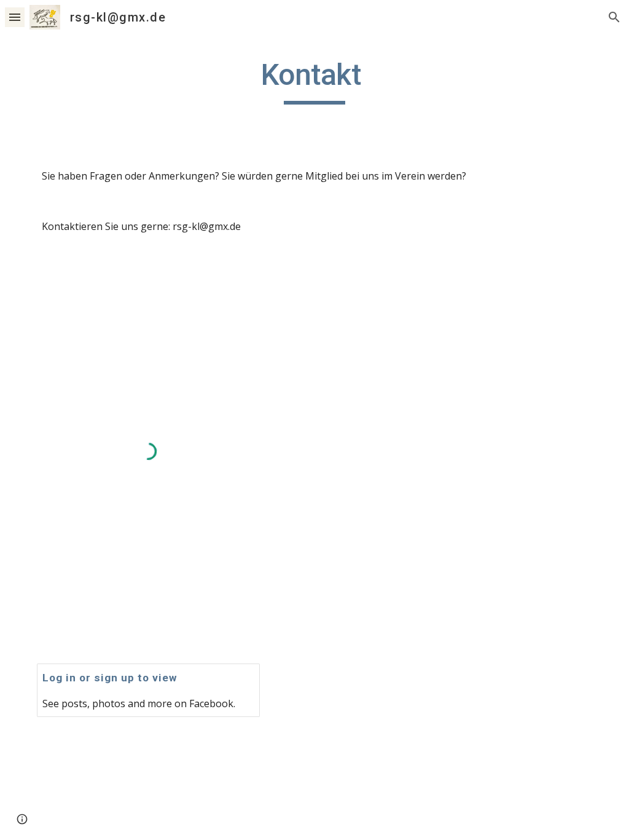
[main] (314, 80)
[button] (14, 17)
